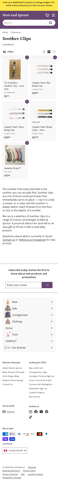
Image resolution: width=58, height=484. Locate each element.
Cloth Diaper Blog (11, 376)
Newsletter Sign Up (38, 388)
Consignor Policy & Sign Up (41, 376)
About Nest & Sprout (12, 368)
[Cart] (47, 15)
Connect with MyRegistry (40, 384)
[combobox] (29, 23)
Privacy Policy (29, 470)
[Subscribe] (47, 285)
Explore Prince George (13, 380)
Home (5, 32)
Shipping (32, 467)
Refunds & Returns (11, 470)
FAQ (23, 474)
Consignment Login (38, 372)
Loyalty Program (36, 392)
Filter (10, 51)
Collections (16, 32)
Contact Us (8, 384)
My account (34, 396)
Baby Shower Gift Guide (14, 372)
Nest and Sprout (16, 15)
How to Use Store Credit (40, 380)
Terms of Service (10, 474)
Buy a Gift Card (36, 368)
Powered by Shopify (12, 477)
